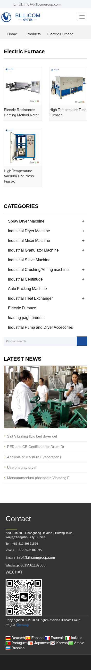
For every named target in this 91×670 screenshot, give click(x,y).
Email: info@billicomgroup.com (36, 4)
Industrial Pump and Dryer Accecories (40, 327)
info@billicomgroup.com (35, 557)
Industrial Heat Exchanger (30, 298)
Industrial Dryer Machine (29, 231)
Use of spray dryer (22, 467)
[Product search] (82, 341)
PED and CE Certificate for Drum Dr (35, 447)
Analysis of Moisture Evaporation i (34, 457)
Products (33, 34)
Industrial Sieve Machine (29, 260)
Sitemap (22, 625)
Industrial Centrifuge (25, 279)
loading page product (26, 318)
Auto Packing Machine (27, 289)
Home (12, 34)
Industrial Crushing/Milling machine (38, 270)
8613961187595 (32, 565)
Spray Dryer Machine (26, 221)
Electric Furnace (59, 34)
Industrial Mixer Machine (29, 240)
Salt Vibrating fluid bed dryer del (32, 436)
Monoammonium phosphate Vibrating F (38, 478)
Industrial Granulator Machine (33, 250)
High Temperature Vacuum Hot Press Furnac (19, 176)
